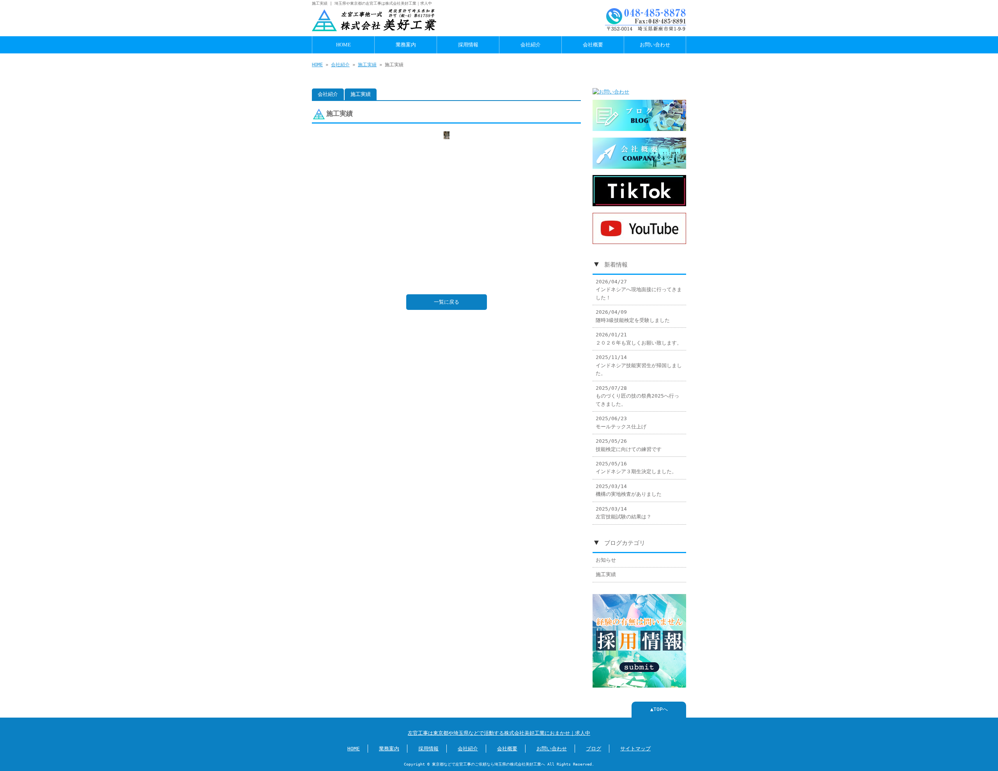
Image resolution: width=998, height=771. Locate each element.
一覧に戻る (446, 302)
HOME (343, 45)
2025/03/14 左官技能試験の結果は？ (623, 513)
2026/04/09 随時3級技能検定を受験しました (633, 316)
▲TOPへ (659, 709)
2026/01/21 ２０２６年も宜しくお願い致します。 (639, 338)
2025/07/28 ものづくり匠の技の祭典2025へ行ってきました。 (637, 396)
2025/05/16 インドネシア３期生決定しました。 (636, 467)
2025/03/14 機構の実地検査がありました (629, 490)
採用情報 (468, 45)
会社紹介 (530, 45)
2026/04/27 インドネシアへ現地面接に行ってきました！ (639, 290)
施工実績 (367, 64)
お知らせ (606, 560)
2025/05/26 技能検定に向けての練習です (629, 445)
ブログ (593, 749)
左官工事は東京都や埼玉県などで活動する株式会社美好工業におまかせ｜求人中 (499, 733)
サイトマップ (635, 749)
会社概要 (593, 45)
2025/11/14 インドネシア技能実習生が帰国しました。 (639, 365)
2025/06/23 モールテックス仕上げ (621, 422)
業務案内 (406, 45)
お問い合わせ (655, 45)
